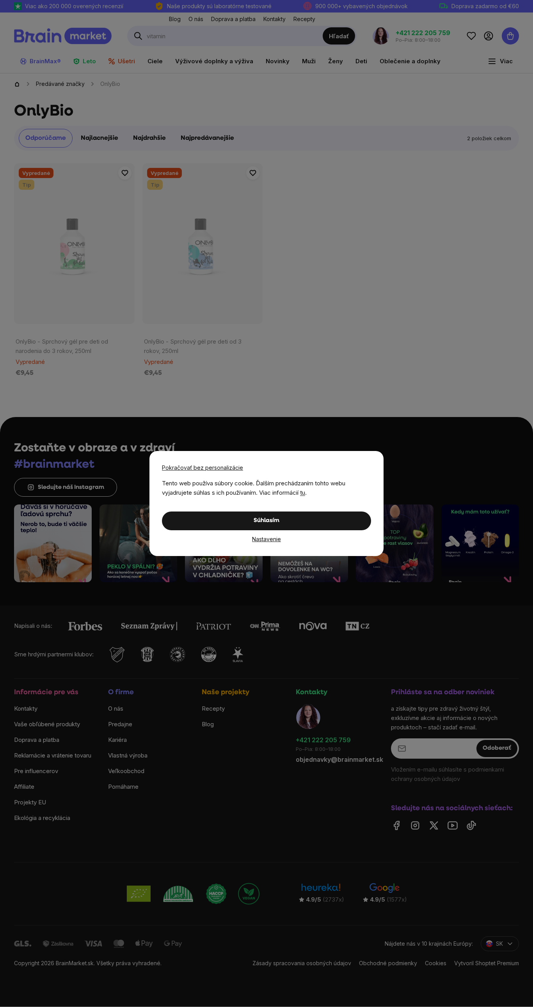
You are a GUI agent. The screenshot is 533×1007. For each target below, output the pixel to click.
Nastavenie (266, 539)
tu (302, 492)
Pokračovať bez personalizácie (202, 467)
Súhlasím (266, 521)
